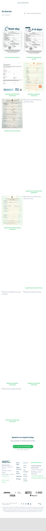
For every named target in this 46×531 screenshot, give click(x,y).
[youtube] (28, 503)
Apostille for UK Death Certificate (34, 384)
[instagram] (25, 503)
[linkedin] (30, 503)
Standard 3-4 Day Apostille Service (33, 58)
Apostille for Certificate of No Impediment (34, 191)
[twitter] (23, 503)
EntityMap (40, 511)
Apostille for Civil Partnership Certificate (12, 228)
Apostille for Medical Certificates (12, 384)
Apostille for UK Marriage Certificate (12, 420)
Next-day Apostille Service (12, 57)
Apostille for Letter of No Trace (33, 288)
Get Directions (5, 476)
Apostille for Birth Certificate (12, 131)
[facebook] (21, 503)
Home (3, 15)
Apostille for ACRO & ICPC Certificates (12, 94)
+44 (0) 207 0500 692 (37, 476)
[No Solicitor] (12, 40)
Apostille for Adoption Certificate (34, 94)
